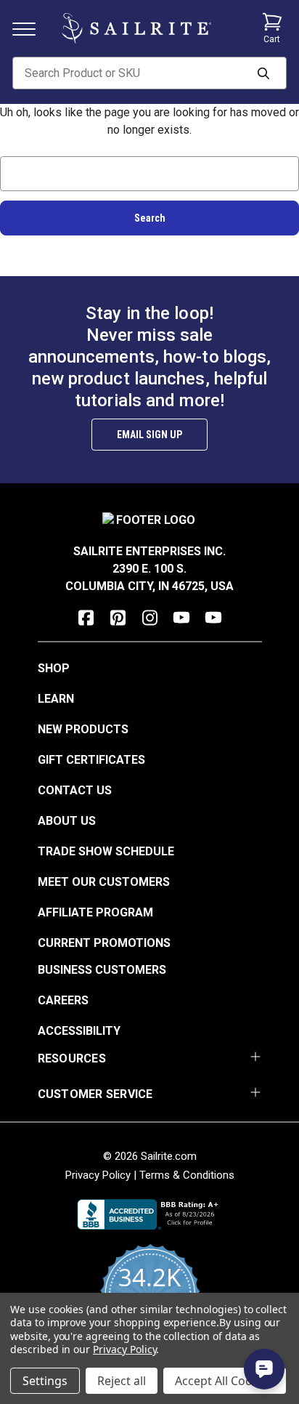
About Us (67, 821)
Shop (54, 668)
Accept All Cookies (224, 1381)
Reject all (121, 1381)
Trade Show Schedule (106, 851)
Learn (56, 699)
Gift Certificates (91, 760)
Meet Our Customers (104, 882)
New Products (83, 729)
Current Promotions (104, 943)
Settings (44, 1381)
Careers (63, 1000)
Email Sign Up (149, 434)
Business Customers (102, 970)
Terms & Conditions (186, 1175)
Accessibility (79, 1031)
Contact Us (75, 790)
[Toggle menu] (29, 28)
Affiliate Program (95, 912)
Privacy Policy (98, 1175)
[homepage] (136, 28)
